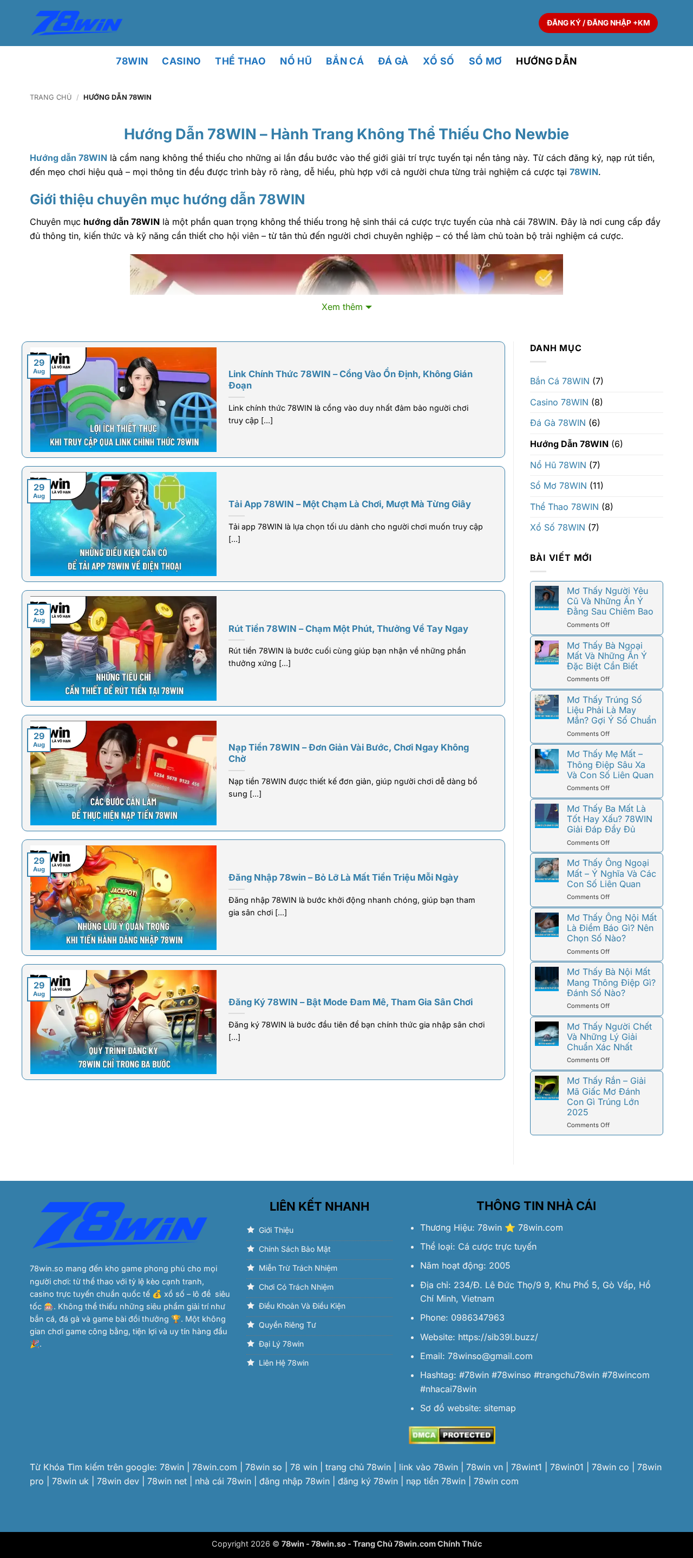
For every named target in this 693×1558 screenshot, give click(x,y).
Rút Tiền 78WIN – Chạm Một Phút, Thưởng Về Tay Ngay (348, 628)
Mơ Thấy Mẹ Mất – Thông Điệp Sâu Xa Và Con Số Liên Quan (610, 764)
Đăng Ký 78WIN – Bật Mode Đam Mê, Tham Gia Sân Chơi (350, 1002)
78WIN (132, 61)
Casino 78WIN (559, 402)
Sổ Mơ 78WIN (558, 485)
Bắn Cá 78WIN (560, 381)
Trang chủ (51, 97)
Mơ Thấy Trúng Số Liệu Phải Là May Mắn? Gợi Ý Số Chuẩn (611, 710)
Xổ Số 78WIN (557, 527)
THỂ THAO (240, 61)
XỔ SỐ (439, 61)
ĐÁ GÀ (393, 61)
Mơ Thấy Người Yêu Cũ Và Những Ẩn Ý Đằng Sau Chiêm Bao (610, 601)
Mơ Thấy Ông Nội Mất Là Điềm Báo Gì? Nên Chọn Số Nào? (612, 928)
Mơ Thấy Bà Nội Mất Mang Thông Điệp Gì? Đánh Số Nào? (611, 982)
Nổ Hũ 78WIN (558, 465)
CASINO (181, 61)
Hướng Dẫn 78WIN (569, 443)
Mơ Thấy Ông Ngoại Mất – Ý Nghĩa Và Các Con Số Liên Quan (611, 873)
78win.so (46, 1268)
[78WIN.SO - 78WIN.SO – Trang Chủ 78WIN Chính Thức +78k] (77, 23)
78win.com (540, 1227)
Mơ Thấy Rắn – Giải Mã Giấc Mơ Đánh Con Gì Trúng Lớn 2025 (606, 1096)
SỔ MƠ (485, 61)
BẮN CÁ (345, 61)
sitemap (500, 1407)
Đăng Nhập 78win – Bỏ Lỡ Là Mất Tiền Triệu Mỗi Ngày (343, 877)
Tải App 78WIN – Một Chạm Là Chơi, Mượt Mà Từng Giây (349, 504)
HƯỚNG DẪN (546, 61)
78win (490, 1227)
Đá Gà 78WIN (558, 422)
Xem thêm (342, 306)
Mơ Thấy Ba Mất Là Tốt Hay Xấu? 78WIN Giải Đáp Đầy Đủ (609, 819)
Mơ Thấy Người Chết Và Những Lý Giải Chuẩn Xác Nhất (609, 1037)
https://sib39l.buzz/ (498, 1336)
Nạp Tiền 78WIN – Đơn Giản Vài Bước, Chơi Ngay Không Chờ (348, 753)
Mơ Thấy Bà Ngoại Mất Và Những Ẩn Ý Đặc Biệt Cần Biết (607, 656)
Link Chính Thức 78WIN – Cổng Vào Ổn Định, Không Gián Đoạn (350, 380)
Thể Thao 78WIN (564, 506)
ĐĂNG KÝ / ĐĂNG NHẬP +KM (598, 22)
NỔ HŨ (296, 61)
